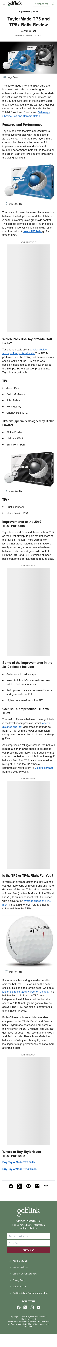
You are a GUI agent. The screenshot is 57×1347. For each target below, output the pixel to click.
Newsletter (41, 4)
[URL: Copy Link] (46, 1186)
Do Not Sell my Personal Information (30, 1293)
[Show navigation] (4, 4)
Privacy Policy (19, 1280)
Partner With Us (20, 1267)
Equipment (24, 11)
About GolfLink (20, 1260)
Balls (35, 11)
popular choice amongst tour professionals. (24, 351)
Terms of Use (19, 1286)
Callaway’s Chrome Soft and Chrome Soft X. (26, 114)
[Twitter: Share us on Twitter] (19, 1186)
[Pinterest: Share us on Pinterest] (28, 1186)
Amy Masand (30, 30)
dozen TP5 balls (32, 231)
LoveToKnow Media (38, 1316)
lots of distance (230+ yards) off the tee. (25, 991)
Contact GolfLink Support (25, 1273)
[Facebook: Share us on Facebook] (11, 1186)
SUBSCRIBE (28, 1250)
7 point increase (44, 767)
